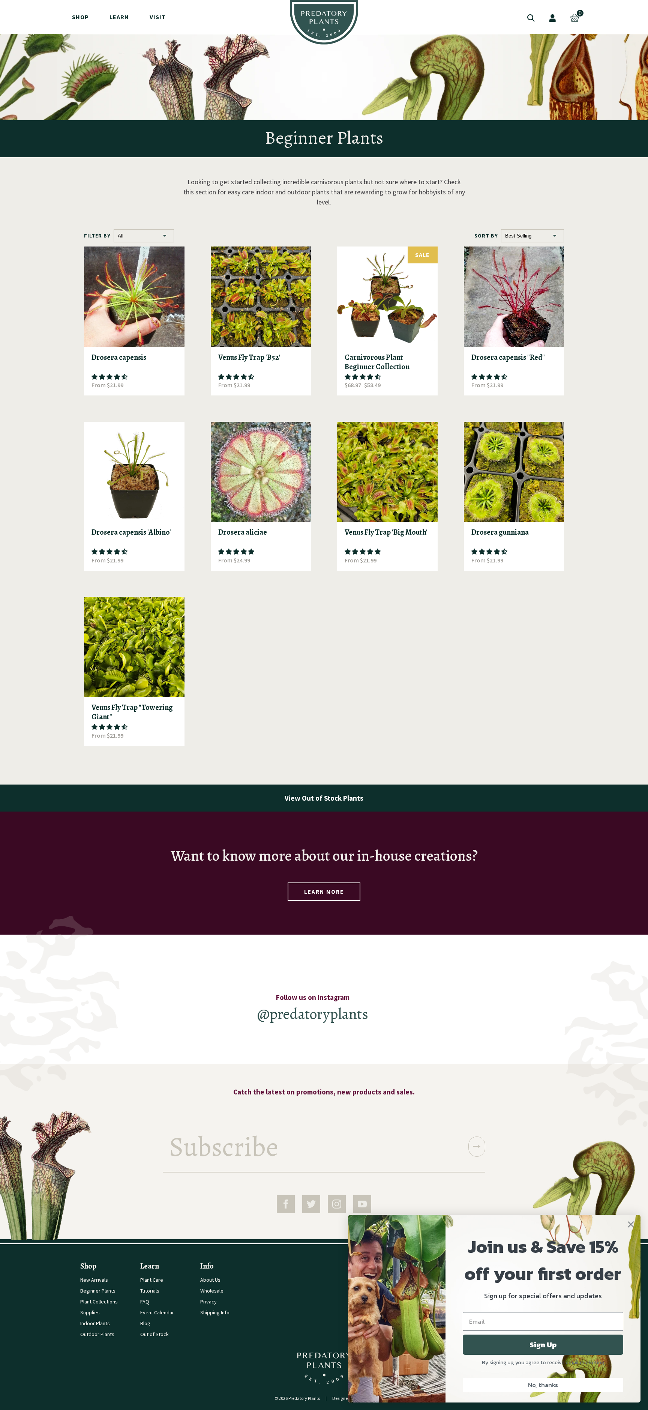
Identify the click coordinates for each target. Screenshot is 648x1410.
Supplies (90, 1312)
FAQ (144, 1301)
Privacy (208, 1301)
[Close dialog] (631, 1224)
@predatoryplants (312, 1014)
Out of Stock (154, 1334)
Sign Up (543, 1344)
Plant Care (151, 1279)
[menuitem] (324, 22)
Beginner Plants (98, 1290)
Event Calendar (157, 1312)
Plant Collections (99, 1301)
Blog (145, 1323)
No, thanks (543, 1384)
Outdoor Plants (97, 1334)
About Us (210, 1279)
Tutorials (149, 1290)
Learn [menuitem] (119, 17)
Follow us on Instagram (313, 997)
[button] (110, 377)
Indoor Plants (95, 1323)
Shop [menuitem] (80, 17)
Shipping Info (215, 1312)
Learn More (324, 891)
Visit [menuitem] (158, 17)
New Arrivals (94, 1279)
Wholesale (212, 1290)
